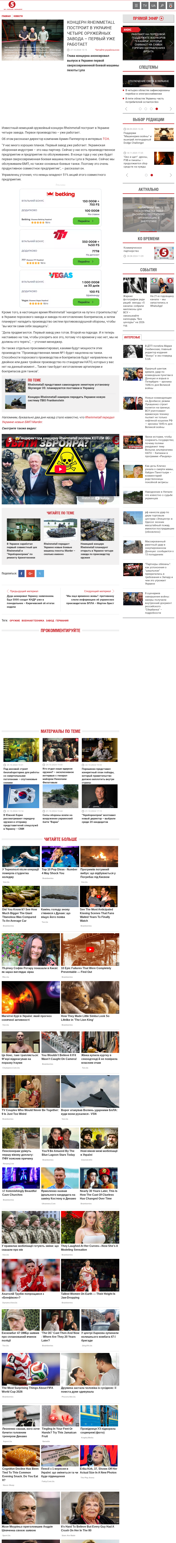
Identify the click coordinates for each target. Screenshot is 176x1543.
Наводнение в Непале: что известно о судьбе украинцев (159, 495)
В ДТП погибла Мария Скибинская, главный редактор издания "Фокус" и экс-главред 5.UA (158, 352)
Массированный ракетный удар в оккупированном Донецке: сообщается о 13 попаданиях (159, 548)
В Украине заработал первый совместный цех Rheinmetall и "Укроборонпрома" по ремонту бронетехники (22, 550)
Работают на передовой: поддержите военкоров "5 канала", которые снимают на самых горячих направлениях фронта (137, 143)
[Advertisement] (60, 246)
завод (50, 620)
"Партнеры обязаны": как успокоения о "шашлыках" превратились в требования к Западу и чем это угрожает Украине (159, 574)
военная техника (33, 620)
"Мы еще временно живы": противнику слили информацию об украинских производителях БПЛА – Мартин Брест (90, 600)
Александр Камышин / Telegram (55, 52)
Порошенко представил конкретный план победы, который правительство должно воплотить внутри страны (98, 775)
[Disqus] (60, 684)
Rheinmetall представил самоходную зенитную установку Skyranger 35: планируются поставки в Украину (68, 386)
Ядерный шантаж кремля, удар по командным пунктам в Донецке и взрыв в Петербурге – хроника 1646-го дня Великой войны (159, 378)
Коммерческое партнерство (133, 249)
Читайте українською (107, 49)
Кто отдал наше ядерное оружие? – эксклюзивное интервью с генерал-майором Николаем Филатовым (58, 775)
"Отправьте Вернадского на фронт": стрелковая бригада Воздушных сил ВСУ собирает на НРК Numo (136, 165)
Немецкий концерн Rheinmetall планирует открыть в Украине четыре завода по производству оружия (97, 550)
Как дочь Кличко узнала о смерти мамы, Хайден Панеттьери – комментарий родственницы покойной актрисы (159, 474)
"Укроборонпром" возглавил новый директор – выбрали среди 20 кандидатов (99, 819)
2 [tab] (161, 60)
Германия (62, 620)
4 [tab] (157, 109)
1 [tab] (135, 60)
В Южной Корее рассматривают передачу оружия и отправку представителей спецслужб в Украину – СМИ (20, 822)
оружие (15, 620)
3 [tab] (151, 109)
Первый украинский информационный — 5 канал (12, 5)
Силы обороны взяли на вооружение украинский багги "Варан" (58, 819)
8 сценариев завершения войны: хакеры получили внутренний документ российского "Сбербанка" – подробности (158, 603)
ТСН (106, 139)
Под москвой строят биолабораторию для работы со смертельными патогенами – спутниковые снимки (21, 775)
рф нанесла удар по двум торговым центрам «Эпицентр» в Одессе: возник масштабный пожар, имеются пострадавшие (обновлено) (159, 522)
